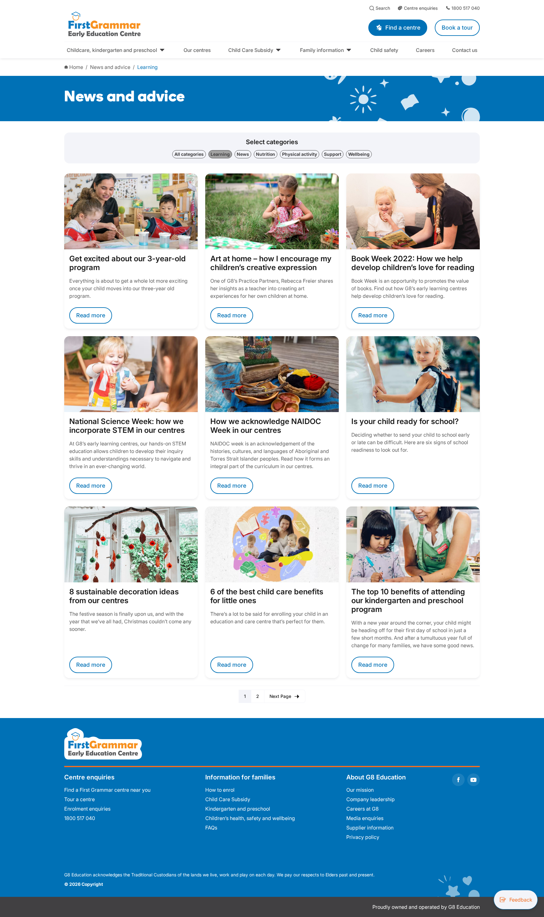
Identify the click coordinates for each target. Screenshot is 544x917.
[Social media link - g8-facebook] (458, 779)
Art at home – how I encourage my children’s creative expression (271, 263)
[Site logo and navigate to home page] (160, 24)
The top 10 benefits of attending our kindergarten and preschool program (408, 600)
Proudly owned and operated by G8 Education (426, 907)
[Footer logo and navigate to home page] (103, 743)
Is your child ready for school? (405, 421)
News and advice (110, 67)
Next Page (280, 696)
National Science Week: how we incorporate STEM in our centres (127, 426)
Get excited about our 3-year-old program (127, 263)
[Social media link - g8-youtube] (473, 779)
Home (76, 67)
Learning (147, 67)
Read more (90, 315)
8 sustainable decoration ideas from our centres (124, 596)
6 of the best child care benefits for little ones (266, 596)
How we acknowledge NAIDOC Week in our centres (265, 426)
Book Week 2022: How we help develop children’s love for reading (412, 263)
